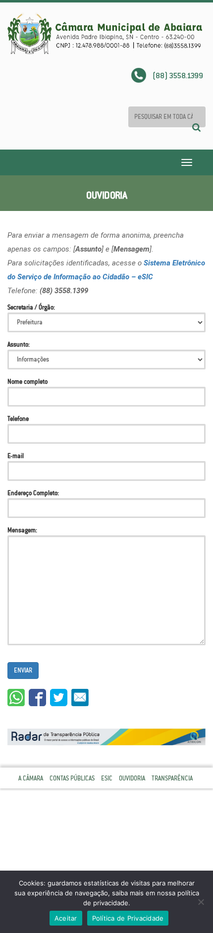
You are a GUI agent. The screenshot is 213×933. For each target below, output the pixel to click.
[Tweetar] (58, 697)
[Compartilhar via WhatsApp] (16, 697)
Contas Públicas (72, 778)
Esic (106, 778)
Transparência (172, 778)
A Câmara (30, 778)
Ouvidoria (132, 778)
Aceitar (65, 918)
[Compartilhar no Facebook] (37, 697)
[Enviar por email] (80, 697)
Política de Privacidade (128, 918)
